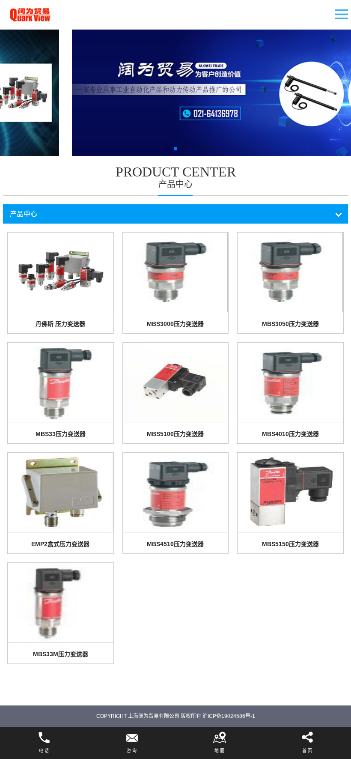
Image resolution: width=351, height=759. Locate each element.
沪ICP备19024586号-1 (228, 716)
